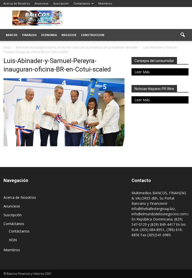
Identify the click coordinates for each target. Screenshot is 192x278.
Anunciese (41, 3)
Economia (49, 35)
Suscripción (61, 3)
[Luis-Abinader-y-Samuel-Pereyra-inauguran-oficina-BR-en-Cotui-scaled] (64, 145)
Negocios (69, 35)
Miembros (105, 3)
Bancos (12, 35)
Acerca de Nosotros (17, 3)
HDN (13, 240)
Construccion (92, 35)
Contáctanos (82, 3)
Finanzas (29, 35)
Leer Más (142, 72)
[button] (182, 35)
